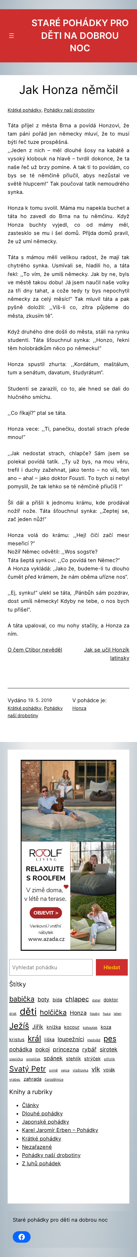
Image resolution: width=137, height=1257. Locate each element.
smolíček (33, 1059)
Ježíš (19, 1026)
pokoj (42, 1049)
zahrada (32, 1079)
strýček (92, 1059)
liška (49, 1039)
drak (13, 1014)
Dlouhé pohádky (42, 1113)
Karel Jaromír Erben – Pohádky (60, 1130)
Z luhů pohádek (41, 1163)
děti (28, 1011)
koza (106, 1027)
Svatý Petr (27, 1068)
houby (95, 1014)
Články (30, 1105)
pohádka (20, 1049)
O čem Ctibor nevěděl (35, 649)
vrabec (14, 1079)
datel (96, 1000)
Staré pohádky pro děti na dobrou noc (80, 35)
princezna (66, 1049)
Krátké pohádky (24, 110)
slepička (16, 1059)
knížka (54, 1027)
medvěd (93, 1040)
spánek (53, 1058)
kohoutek (90, 1028)
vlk (95, 1069)
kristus (17, 1039)
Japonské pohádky (45, 1122)
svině (53, 1070)
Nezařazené (37, 1147)
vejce (65, 1070)
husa (107, 1014)
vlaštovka (80, 1070)
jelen (117, 1014)
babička (21, 999)
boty (43, 999)
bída (57, 1000)
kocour (72, 1027)
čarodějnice (54, 1079)
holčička (53, 1012)
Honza (79, 708)
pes (110, 1038)
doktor (111, 1000)
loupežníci (71, 1039)
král (34, 1038)
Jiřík (37, 1026)
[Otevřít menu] (11, 35)
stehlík (73, 1059)
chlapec (77, 999)
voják (109, 1070)
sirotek (109, 1049)
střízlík (109, 1059)
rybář (89, 1049)
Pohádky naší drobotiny (69, 110)
